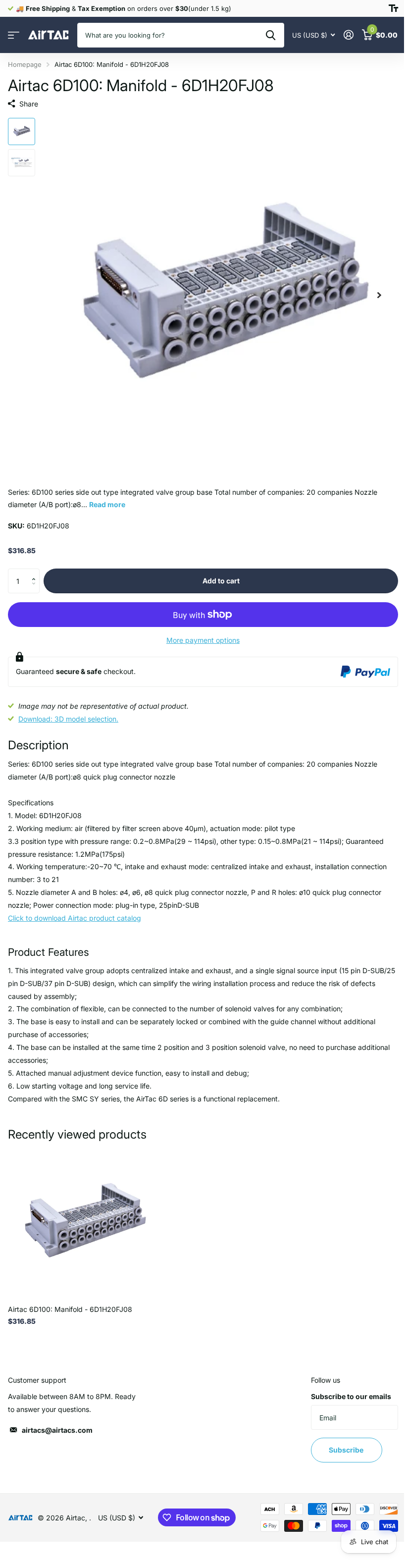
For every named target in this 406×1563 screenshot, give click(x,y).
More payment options (203, 640)
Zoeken (270, 35)
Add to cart (221, 580)
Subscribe (347, 1450)
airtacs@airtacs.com (57, 1430)
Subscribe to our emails (351, 1396)
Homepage (25, 64)
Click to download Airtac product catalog (74, 918)
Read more (107, 504)
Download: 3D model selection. (68, 719)
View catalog (13, 35)
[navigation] (21, 131)
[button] (36, 572)
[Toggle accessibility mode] (393, 8)
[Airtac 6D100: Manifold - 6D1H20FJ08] (83, 1222)
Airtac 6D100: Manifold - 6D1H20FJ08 (70, 1309)
